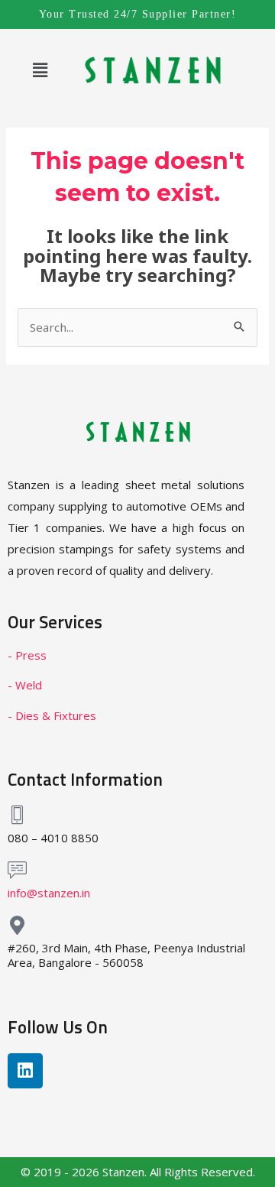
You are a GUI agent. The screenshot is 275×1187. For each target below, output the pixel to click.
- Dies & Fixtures (52, 715)
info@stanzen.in (49, 892)
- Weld (25, 684)
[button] (40, 69)
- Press (27, 655)
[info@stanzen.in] (17, 870)
